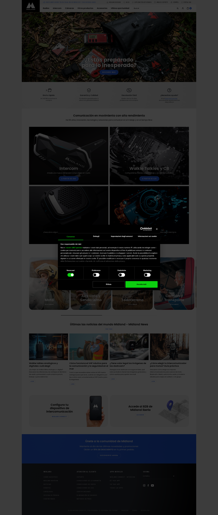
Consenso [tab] (71, 237)
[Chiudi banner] (157, 229)
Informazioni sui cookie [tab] (147, 236)
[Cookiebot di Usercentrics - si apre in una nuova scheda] (142, 229)
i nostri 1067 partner (73, 248)
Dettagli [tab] (96, 236)
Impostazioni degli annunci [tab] (122, 236)
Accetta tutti (141, 284)
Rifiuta (108, 284)
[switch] (96, 275)
